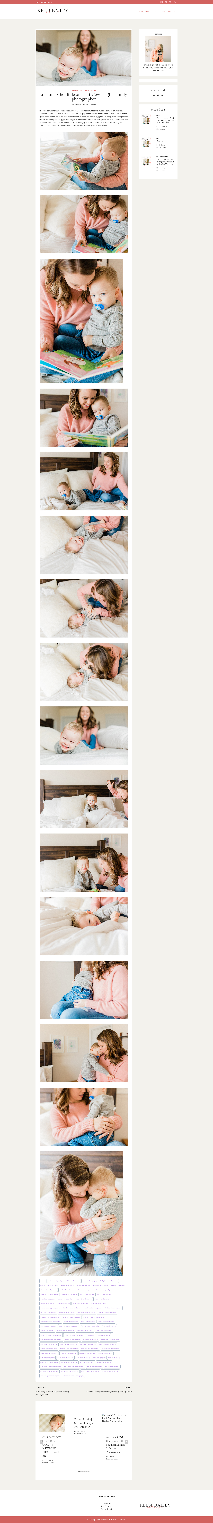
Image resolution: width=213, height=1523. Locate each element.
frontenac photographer (106, 1321)
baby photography (83, 1285)
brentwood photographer (49, 1294)
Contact (172, 12)
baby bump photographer (109, 1281)
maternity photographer (68, 1344)
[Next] (126, 1442)
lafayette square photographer (51, 1335)
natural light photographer (69, 1348)
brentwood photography (69, 1294)
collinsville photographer (93, 1308)
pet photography (114, 1358)
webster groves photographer (50, 1376)
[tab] (79, 1471)
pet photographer (99, 1358)
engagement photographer (49, 1317)
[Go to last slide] (41, 1442)
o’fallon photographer (105, 1353)
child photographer (47, 1303)
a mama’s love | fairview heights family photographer (109, 1390)
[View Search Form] (175, 2)
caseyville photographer (83, 1299)
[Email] (170, 2)
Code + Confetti (118, 1520)
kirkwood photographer (85, 1330)
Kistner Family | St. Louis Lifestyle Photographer (83, 1423)
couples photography (66, 1312)
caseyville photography (102, 1299)
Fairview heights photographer (93, 1317)
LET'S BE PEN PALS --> (44, 2)
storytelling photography (70, 1371)
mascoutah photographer (110, 1340)
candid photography (65, 1299)
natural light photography (90, 1348)
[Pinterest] (166, 2)
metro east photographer (107, 1344)
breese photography (103, 1290)
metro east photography (48, 1348)
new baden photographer (110, 1348)
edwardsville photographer (86, 1312)
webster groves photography (74, 1376)
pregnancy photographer (49, 1362)
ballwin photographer (100, 1285)
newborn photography (87, 1353)
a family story (77, 90)
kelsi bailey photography (65, 1330)
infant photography (47, 1330)
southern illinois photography (74, 1367)
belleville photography (67, 1290)
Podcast (160, 115)
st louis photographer (94, 1367)
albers (42, 1281)
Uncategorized (162, 157)
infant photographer (109, 1326)
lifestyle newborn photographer (99, 1335)
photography (90, 90)
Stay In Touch (106, 1509)
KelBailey (77, 104)
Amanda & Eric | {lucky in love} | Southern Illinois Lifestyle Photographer (115, 1445)
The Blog (107, 1503)
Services (163, 12)
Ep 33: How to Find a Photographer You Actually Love (165, 120)
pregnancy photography (69, 1362)
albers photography (55, 1281)
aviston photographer (72, 1281)
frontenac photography (48, 1326)
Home (141, 12)
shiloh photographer (87, 1362)
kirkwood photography (104, 1330)
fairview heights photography (50, 1321)
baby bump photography (49, 1285)
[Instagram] (161, 2)
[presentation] (146, 119)
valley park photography (110, 1371)
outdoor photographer (65, 1358)
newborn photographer (69, 1353)
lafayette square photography (74, 1335)
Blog (155, 12)
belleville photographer (48, 1290)
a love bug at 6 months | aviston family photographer (52, 1391)
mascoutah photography (49, 1344)
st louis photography (112, 1367)
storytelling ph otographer (49, 1371)
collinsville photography (113, 1308)
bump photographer (87, 1294)
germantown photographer (68, 1326)
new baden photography (49, 1353)
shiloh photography (104, 1362)
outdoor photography (82, 1358)
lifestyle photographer (72, 1340)
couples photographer (48, 1312)
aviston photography (89, 1281)
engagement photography (71, 1317)
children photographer (80, 1303)
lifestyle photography (90, 1340)
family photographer (71, 1321)
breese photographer (85, 1290)
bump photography (104, 1294)
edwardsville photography (107, 1312)
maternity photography (88, 1344)
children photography (98, 1303)
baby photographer (67, 1285)
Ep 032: (159, 141)
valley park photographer (90, 1371)
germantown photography (90, 1326)
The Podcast (106, 1506)
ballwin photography (118, 1285)
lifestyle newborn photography (51, 1340)
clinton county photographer (50, 1308)
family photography (88, 1321)
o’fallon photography (47, 1358)
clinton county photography (72, 1308)
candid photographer (47, 1299)
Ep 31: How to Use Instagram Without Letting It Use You (165, 162)
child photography (63, 1303)
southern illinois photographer (50, 1367)
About (148, 12)
